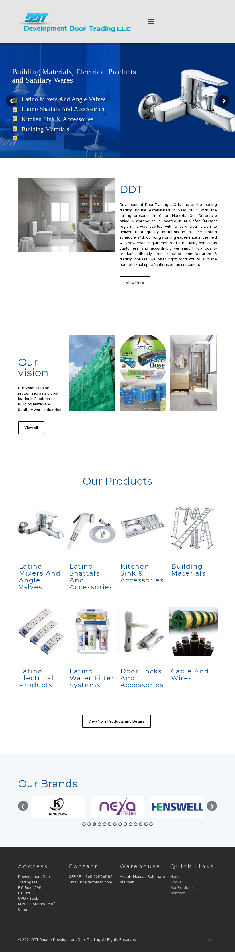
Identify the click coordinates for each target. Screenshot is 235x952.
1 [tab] (84, 824)
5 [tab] (104, 824)
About (175, 882)
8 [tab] (120, 824)
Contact (177, 893)
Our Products (182, 887)
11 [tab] (135, 824)
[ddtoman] (76, 21)
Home (175, 876)
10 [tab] (130, 824)
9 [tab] (125, 824)
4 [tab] (99, 824)
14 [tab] (151, 824)
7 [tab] (115, 824)
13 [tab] (146, 824)
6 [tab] (109, 824)
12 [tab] (140, 824)
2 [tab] (89, 824)
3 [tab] (94, 824)
